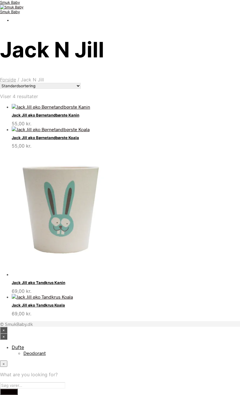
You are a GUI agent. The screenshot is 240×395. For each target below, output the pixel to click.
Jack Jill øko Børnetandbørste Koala (45, 137)
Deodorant (34, 353)
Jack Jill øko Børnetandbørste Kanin (45, 115)
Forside (8, 80)
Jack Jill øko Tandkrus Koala (38, 305)
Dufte (18, 347)
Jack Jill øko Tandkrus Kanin (38, 282)
